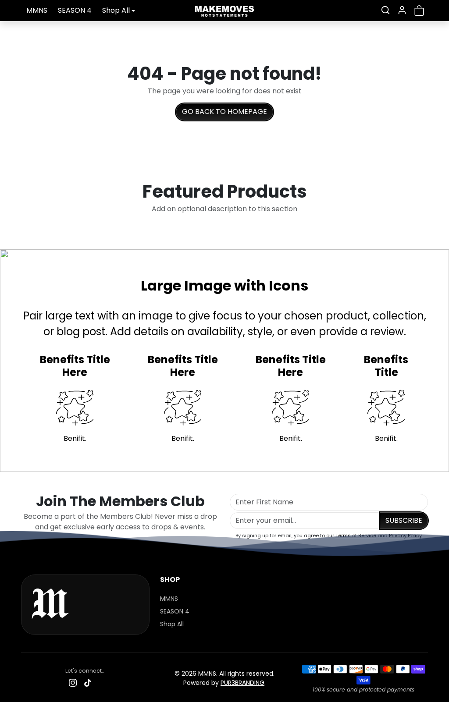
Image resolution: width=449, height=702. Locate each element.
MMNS (36, 10)
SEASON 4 (75, 10)
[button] (385, 10)
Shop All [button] (116, 10)
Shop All (172, 624)
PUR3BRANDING (242, 682)
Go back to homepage (224, 111)
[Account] (402, 10)
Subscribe (403, 520)
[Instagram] (72, 682)
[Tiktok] (87, 682)
